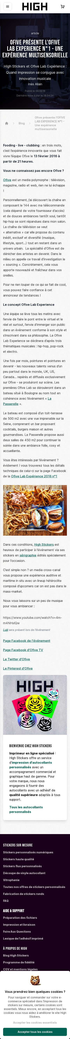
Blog (22, 123)
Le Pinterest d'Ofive (18, 668)
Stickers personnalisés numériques (28, 852)
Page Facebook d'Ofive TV (23, 650)
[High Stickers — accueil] (35, 6)
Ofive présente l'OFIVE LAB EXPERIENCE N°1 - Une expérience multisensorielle (50, 123)
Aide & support (13, 911)
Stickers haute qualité (18, 859)
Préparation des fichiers (20, 917)
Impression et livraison (19, 924)
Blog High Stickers (16, 955)
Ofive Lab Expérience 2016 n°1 (34, 476)
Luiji (5, 629)
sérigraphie (28, 555)
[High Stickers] (7, 123)
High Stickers (44, 544)
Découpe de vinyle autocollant (24, 873)
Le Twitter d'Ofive (16, 659)
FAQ (6, 900)
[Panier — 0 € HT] (62, 6)
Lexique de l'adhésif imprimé (23, 938)
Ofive (7, 180)
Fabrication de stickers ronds (23, 893)
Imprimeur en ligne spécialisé (31, 753)
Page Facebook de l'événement (26, 641)
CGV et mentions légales (20, 969)
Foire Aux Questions (17, 931)
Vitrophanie (11, 880)
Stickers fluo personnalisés (22, 866)
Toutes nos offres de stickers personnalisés (34, 887)
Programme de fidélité (18, 962)
